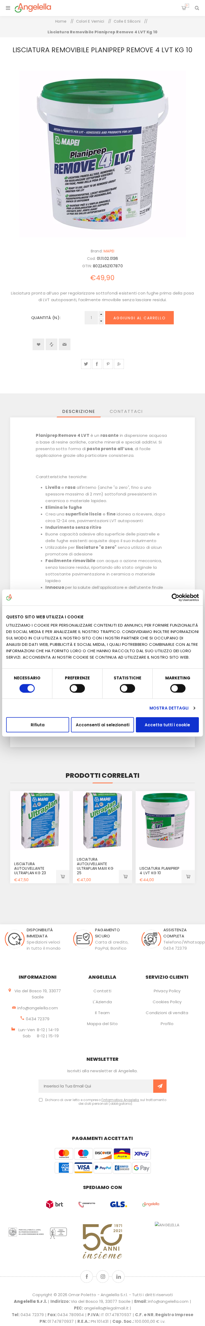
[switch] (77, 688)
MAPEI (109, 251)
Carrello (187, 5)
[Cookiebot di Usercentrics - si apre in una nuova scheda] (175, 597)
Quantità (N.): (46, 317)
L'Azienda (102, 1002)
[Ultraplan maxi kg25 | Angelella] (102, 820)
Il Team (102, 1012)
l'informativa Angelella (120, 1100)
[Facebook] (86, 1276)
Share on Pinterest (108, 364)
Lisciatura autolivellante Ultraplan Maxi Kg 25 (95, 866)
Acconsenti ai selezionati (102, 725)
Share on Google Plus (119, 364)
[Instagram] (102, 1276)
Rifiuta (38, 725)
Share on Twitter (86, 364)
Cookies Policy (167, 1002)
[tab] (79, 411)
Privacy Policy (167, 991)
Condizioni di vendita (167, 1012)
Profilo (167, 1023)
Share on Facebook (97, 364)
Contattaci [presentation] (126, 411)
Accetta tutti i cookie (167, 725)
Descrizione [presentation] (78, 411)
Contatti (102, 991)
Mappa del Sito (102, 1023)
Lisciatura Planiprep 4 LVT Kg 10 (159, 871)
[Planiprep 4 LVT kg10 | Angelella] (165, 820)
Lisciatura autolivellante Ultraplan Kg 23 (30, 868)
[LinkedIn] (118, 1276)
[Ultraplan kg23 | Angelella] (39, 820)
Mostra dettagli (169, 708)
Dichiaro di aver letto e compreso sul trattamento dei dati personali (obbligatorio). (105, 1102)
